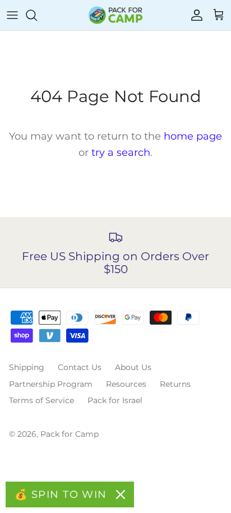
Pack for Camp (69, 434)
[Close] (120, 494)
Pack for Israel (114, 400)
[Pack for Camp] (115, 15)
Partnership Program (51, 384)
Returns (175, 384)
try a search (120, 152)
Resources (126, 384)
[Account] (194, 15)
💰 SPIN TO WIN (61, 494)
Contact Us (79, 367)
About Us (133, 367)
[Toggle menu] (12, 15)
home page (193, 136)
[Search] (37, 15)
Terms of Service (41, 400)
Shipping (26, 367)
